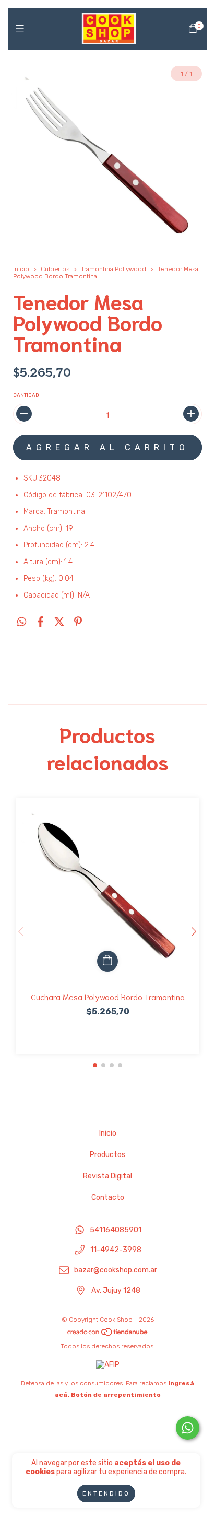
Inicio (21, 269)
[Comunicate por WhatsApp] (187, 1428)
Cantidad (26, 395)
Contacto (107, 1197)
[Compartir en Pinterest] (78, 622)
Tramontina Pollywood (113, 269)
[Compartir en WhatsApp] (21, 622)
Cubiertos (55, 269)
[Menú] (22, 28)
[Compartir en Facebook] (40, 622)
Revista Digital (107, 1176)
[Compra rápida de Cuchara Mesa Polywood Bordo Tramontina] (107, 961)
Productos (107, 1154)
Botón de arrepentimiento (116, 1394)
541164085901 (115, 1229)
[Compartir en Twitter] (59, 622)
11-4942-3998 (115, 1250)
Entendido (106, 1493)
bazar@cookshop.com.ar (115, 1270)
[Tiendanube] (108, 1334)
